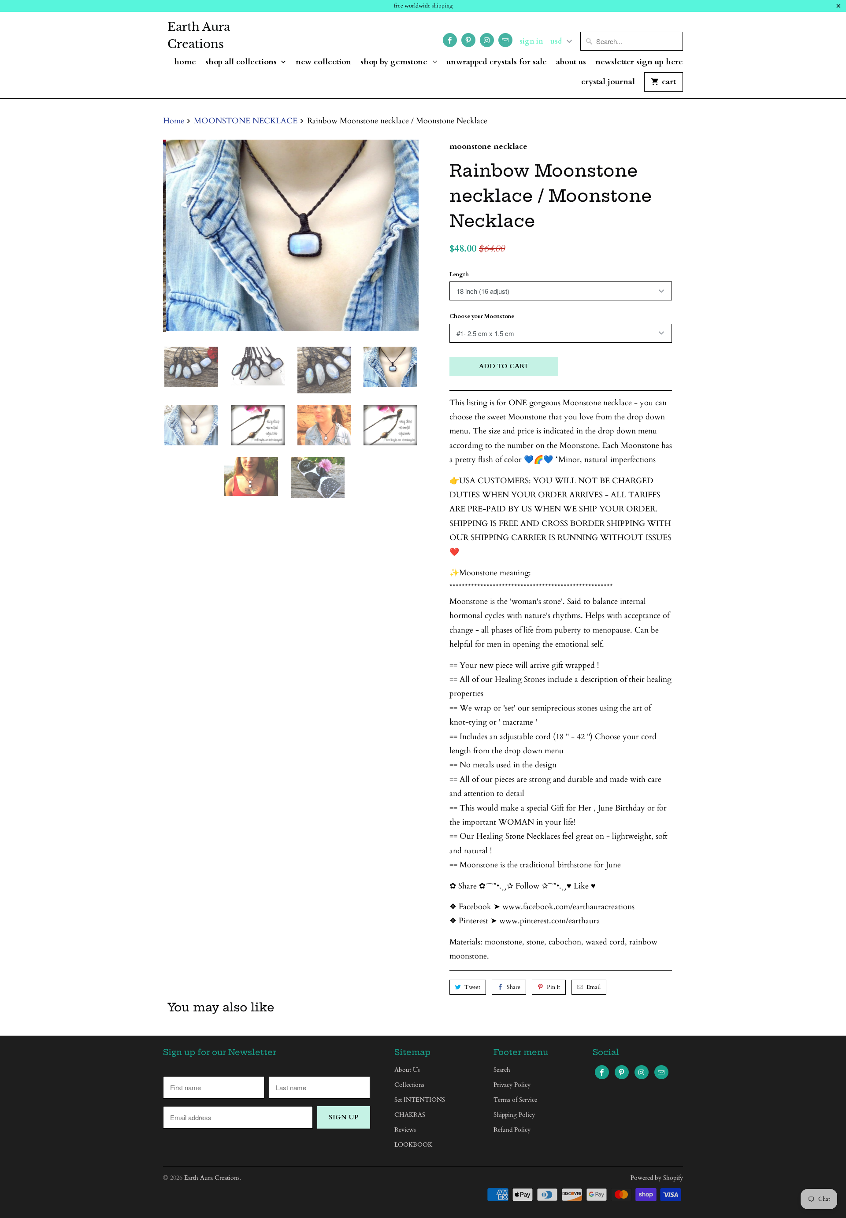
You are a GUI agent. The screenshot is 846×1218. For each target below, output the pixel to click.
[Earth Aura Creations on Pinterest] (468, 40)
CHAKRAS (409, 1115)
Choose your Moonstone (481, 316)
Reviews (405, 1129)
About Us (571, 62)
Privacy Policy (512, 1085)
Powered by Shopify (657, 1178)
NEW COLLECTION (323, 62)
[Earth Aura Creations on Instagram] (487, 40)
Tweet (472, 987)
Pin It (553, 987)
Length (459, 274)
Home (185, 62)
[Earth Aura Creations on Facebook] (450, 40)
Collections (409, 1085)
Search (502, 1070)
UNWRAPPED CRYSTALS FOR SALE (496, 62)
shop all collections (242, 62)
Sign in (531, 41)
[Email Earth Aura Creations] (505, 40)
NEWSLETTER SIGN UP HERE (639, 62)
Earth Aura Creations (198, 35)
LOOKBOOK (413, 1144)
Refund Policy (512, 1129)
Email (593, 987)
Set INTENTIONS (419, 1100)
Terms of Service (515, 1100)
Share (513, 987)
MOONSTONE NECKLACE (488, 146)
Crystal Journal (608, 82)
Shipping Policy (514, 1115)
